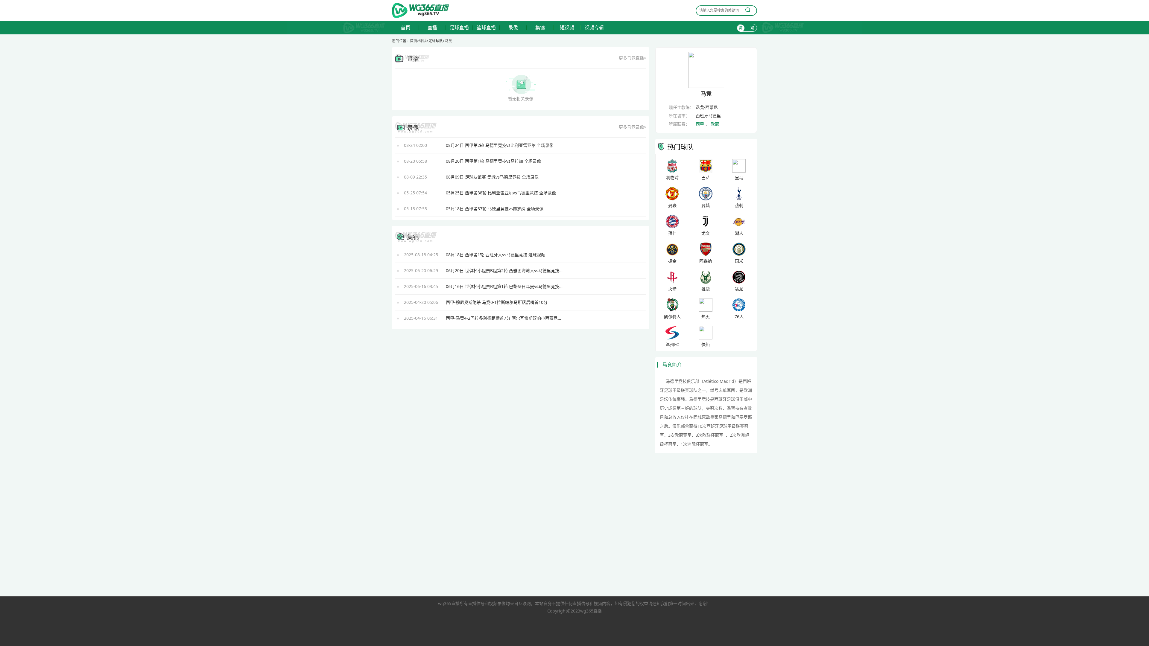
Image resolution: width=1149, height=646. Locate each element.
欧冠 (715, 124)
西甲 (700, 124)
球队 (422, 40)
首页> (414, 40)
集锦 (540, 27)
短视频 (567, 27)
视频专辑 (594, 27)
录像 (513, 27)
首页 (405, 27)
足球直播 (459, 27)
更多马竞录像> (632, 127)
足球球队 (435, 40)
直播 (432, 27)
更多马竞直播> (632, 58)
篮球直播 (486, 27)
